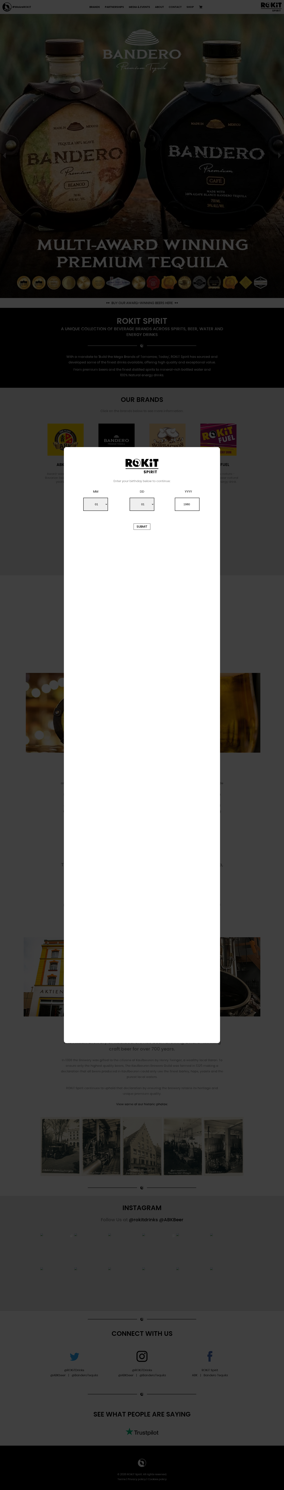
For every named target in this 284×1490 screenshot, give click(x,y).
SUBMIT (142, 526)
